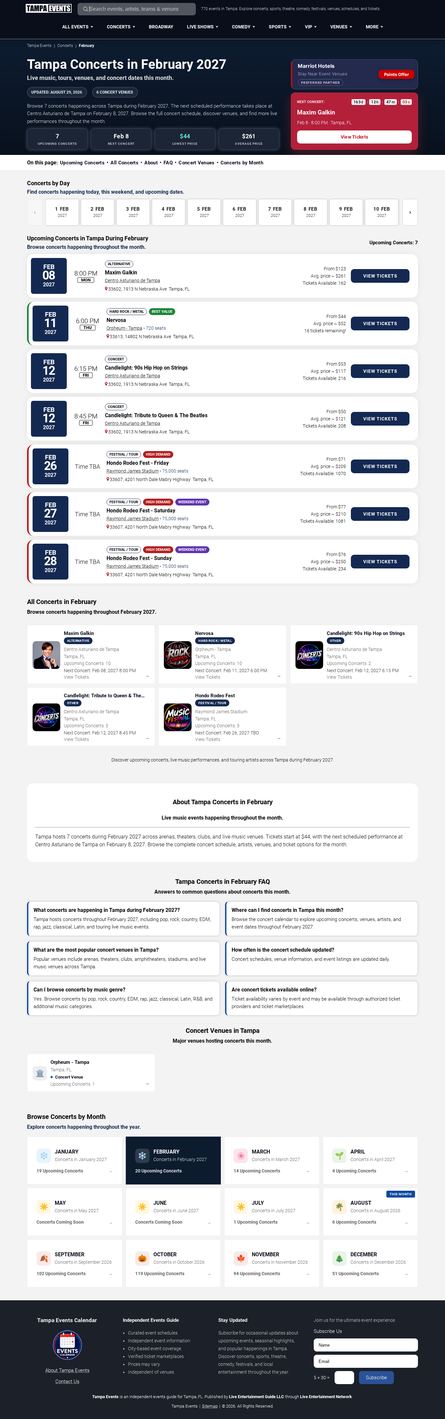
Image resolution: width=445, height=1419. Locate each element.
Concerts (119, 26)
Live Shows (200, 26)
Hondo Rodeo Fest (128, 463)
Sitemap (210, 1406)
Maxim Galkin (121, 272)
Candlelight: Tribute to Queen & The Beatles (156, 415)
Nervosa (116, 320)
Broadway (161, 26)
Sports (278, 26)
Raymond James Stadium (133, 471)
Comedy (241, 26)
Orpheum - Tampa (124, 328)
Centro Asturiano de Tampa (132, 280)
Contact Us (67, 1381)
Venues (339, 26)
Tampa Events (39, 45)
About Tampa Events (67, 1370)
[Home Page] (48, 9)
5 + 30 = (322, 1377)
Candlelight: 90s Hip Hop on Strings (146, 368)
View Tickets (354, 137)
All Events (75, 26)
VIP (308, 26)
